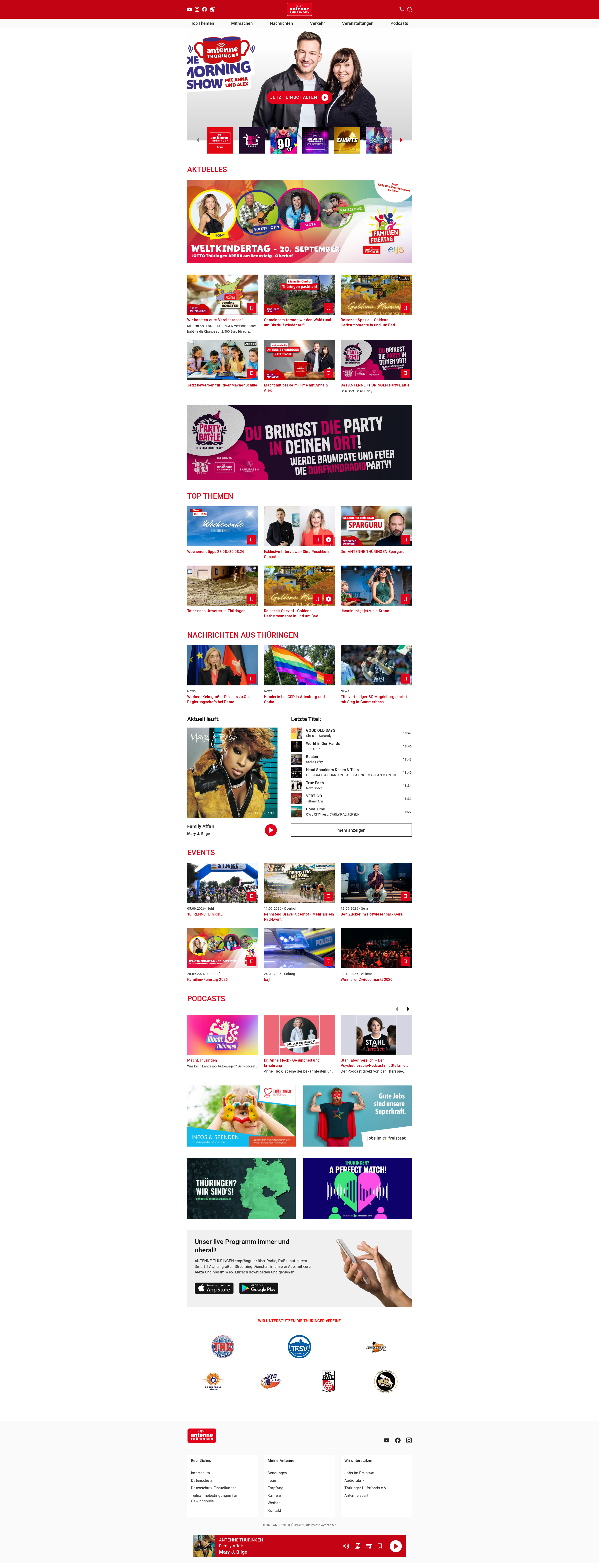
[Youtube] (189, 9)
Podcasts (399, 23)
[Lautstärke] (346, 1546)
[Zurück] (397, 1009)
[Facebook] (204, 9)
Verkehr (317, 23)
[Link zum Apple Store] (214, 1289)
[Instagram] (197, 9)
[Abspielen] (395, 1546)
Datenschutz (201, 1480)
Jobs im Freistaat (359, 1473)
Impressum (200, 1473)
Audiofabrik (354, 1480)
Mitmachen (242, 23)
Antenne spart (356, 1495)
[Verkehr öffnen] (212, 9)
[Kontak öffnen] (401, 9)
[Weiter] (408, 1009)
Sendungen (277, 1473)
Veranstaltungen (357, 23)
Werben (274, 1503)
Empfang (275, 1488)
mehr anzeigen (351, 830)
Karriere (274, 1495)
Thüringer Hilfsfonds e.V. (365, 1488)
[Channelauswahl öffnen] (409, 9)
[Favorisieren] (380, 1546)
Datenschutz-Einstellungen (214, 1488)
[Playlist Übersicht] (369, 1546)
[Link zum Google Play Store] (258, 1289)
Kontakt (274, 1510)
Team (272, 1480)
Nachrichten (281, 23)
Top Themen (202, 23)
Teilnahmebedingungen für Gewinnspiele (214, 1498)
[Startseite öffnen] (299, 9)
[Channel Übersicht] (357, 1546)
